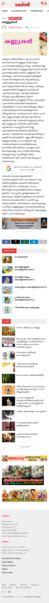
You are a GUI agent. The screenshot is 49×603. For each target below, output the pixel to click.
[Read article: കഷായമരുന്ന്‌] (7, 259)
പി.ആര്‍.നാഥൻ (15, 28)
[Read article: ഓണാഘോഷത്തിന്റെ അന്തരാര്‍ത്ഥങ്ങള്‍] (8, 367)
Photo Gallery (7, 573)
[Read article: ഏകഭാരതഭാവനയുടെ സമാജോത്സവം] (8, 437)
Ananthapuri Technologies (32, 597)
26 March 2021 (33, 28)
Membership (37, 11)
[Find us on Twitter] (6, 591)
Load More (24, 447)
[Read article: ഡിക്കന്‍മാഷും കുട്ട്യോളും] (7, 310)
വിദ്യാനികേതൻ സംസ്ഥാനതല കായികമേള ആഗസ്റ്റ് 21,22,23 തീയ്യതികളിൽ (30, 389)
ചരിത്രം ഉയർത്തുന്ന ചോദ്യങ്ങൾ (31, 411)
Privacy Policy (7, 588)
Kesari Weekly (8, 597)
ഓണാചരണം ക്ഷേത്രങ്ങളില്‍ (30, 375)
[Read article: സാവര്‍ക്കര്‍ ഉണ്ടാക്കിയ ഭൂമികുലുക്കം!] (8, 426)
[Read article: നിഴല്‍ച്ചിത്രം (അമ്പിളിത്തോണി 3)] (7, 290)
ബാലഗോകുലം (15, 18)
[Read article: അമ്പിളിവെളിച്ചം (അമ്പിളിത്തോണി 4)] (7, 279)
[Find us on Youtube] (9, 591)
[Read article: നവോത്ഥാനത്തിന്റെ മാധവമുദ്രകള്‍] (8, 356)
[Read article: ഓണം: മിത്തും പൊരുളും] (8, 331)
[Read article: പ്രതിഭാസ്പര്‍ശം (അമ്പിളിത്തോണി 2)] (7, 300)
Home (5, 11)
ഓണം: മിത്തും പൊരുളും (28, 328)
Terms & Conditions (23, 588)
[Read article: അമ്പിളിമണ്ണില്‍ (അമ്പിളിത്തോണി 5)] (7, 269)
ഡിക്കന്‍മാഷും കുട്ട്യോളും (27, 307)
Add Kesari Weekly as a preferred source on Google (27, 168)
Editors (5, 569)
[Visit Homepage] (22, 4)
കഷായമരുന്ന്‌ (21, 257)
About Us (23, 585)
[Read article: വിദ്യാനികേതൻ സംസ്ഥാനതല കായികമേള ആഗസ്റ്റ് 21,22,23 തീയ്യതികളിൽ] (8, 390)
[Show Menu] (3, 4)
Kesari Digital (19, 11)
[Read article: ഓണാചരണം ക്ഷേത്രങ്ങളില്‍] (8, 378)
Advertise (13, 585)
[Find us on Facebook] (2, 591)
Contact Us (35, 585)
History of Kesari (9, 566)
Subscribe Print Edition (11, 558)
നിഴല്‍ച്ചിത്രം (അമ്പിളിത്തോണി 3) (30, 287)
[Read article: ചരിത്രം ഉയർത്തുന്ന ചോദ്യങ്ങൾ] (8, 415)
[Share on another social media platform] (43, 242)
